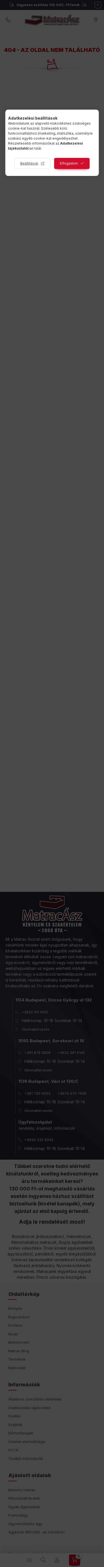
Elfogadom (69, 163)
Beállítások (29, 163)
